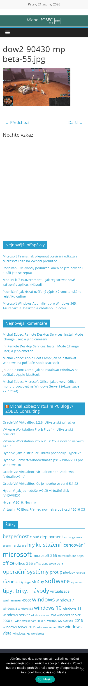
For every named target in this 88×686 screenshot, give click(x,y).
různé (8, 581)
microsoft (17, 554)
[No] (82, 669)
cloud (34, 536)
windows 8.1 (25, 608)
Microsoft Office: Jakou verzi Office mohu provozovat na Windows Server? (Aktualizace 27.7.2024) (41, 386)
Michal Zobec (13, 334)
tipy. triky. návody (26, 590)
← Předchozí (17, 122)
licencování (73, 545)
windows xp (21, 633)
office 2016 (56, 564)
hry (31, 544)
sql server (77, 582)
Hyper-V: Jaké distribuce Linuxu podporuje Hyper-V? (42, 453)
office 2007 (41, 564)
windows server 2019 (19, 627)
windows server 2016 (65, 620)
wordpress (37, 633)
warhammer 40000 (17, 600)
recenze (80, 572)
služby (38, 581)
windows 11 (72, 608)
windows (43, 599)
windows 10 (48, 607)
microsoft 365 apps (70, 556)
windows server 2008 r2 (30, 621)
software (57, 581)
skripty (19, 582)
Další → (75, 122)
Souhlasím (45, 679)
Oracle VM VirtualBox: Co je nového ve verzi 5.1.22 (40, 483)
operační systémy (26, 571)
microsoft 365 (44, 555)
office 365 (24, 563)
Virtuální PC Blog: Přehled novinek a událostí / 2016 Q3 (44, 509)
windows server (16, 614)
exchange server (73, 537)
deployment (51, 536)
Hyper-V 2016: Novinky (20, 502)
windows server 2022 (50, 627)
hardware (19, 545)
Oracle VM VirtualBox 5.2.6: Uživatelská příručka (39, 422)
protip (56, 572)
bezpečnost (16, 536)
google (7, 545)
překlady (69, 572)
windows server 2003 (43, 615)
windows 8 (10, 608)
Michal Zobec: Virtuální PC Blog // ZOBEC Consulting (39, 408)
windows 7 (65, 600)
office (8, 563)
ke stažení (48, 544)
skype (27, 582)
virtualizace (59, 591)
